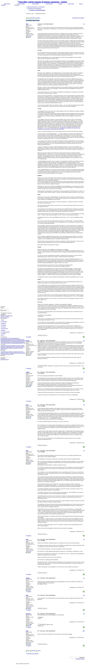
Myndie (27, 340)
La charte (60, 3)
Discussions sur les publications (34, 8)
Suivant (38, 17)
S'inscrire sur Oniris (5, 317)
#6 (83, 539)
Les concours (10, 354)
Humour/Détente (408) (5, 340)
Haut (28, 650)
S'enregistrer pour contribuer (78, 17)
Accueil (2, 319)
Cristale (27, 372)
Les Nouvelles (4, 321)
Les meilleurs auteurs (13, 353)
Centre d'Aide (71, 3)
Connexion (16, 5)
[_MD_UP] (83, 336)
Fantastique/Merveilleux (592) (7, 339)
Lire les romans (49, 3)
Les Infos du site (4, 328)
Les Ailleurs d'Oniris (5, 332)
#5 (83, 450)
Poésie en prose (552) (20, 346)
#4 (83, 404)
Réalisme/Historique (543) (8, 341)
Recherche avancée (5, 359)
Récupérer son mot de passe (6, 315)
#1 (83, 24)
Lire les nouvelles (21, 3)
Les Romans (3, 325)
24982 (30, 624)
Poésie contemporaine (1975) (9, 346)
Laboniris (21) (13, 340)
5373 (30, 35)
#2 (83, 340)
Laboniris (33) (14, 345)
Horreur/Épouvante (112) (18, 339)
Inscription (3, 5)
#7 (83, 578)
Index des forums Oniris (33, 6)
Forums (81, 3)
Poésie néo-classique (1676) (14, 348)
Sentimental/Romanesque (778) (18, 343)
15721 (30, 353)
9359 (30, 588)
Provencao (28, 613)
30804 (30, 385)
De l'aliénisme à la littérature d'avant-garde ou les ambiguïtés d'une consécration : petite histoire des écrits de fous (59, 128)
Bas (28, 17)
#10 (83, 630)
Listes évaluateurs (21, 353)
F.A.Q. (2, 335)
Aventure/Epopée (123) (5, 338)
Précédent (33, 17)
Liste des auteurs (4, 354)
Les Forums (3, 326)
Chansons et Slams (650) (6, 345)
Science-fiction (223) (7, 343)
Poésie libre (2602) (4, 348)
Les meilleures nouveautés (6, 351)
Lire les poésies (35, 3)
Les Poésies (3, 323)
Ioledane (28, 578)
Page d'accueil (7, 3)
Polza (27, 24)
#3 (83, 372)
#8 (83, 595)
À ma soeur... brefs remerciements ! (37, 10)
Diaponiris (3, 330)
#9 (83, 613)
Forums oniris (41, 6)
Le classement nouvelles (17, 351)
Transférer (29, 336)
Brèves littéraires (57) (15, 338)
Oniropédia (3, 333)
